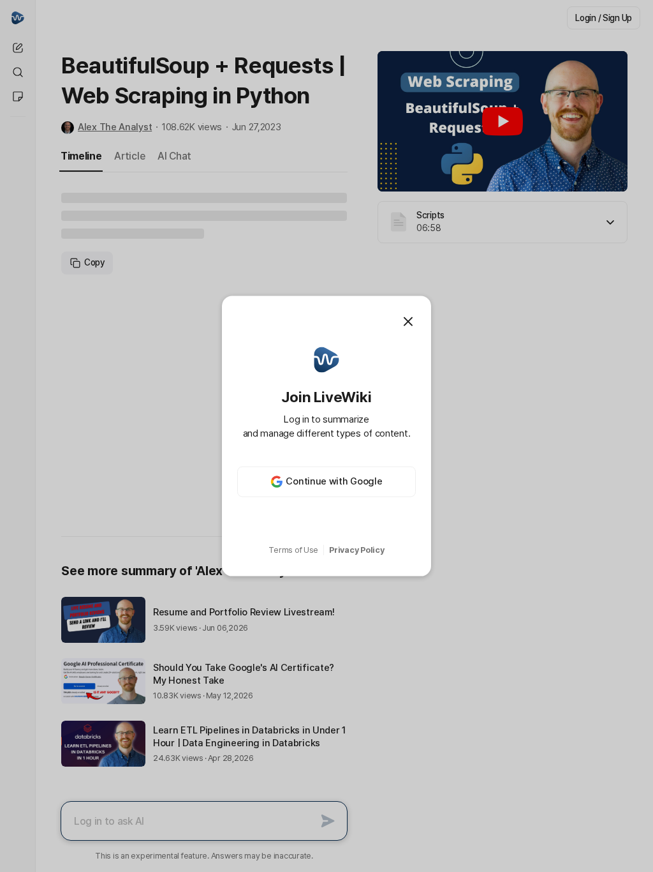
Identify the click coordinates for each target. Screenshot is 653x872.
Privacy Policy (356, 550)
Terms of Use (293, 550)
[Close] (408, 322)
